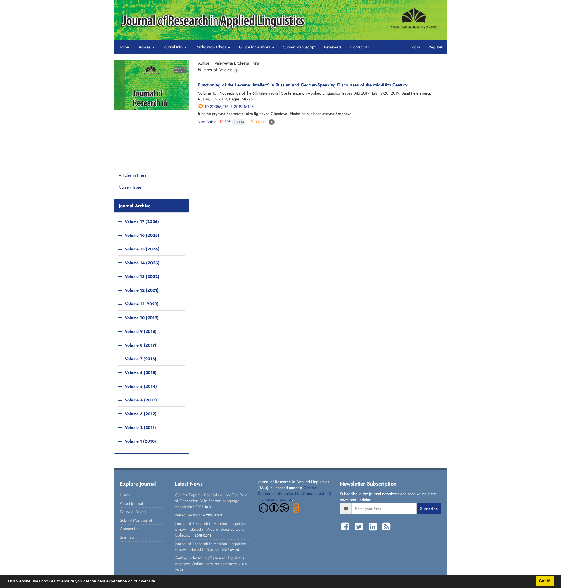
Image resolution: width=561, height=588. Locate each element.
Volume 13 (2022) (142, 276)
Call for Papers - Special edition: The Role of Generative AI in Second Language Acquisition (211, 500)
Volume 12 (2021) (142, 290)
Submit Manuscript (299, 47)
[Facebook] (347, 527)
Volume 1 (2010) (140, 441)
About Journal (131, 503)
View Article (207, 121)
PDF (233, 121)
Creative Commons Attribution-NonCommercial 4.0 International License (294, 493)
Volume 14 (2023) (142, 263)
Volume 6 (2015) (141, 372)
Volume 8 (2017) (140, 345)
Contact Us (359, 47)
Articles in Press (132, 175)
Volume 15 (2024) (142, 249)
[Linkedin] (374, 527)
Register (436, 47)
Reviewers (333, 47)
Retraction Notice (190, 515)
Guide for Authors (255, 47)
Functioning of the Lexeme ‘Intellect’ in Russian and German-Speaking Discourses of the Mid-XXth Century (302, 85)
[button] (158, 582)
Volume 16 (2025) (142, 235)
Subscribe (429, 509)
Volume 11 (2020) (142, 304)
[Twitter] (360, 527)
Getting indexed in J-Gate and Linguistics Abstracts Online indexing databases (210, 561)
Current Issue (130, 187)
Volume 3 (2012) (141, 414)
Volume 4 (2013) (141, 400)
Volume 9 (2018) (141, 331)
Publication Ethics (211, 47)
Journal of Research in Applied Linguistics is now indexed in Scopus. (211, 546)
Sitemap (127, 537)
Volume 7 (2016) (140, 359)
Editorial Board (133, 512)
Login (415, 47)
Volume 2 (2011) (140, 427)
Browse (145, 47)
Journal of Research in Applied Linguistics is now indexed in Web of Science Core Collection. (211, 529)
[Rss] (386, 527)
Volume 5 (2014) (141, 386)
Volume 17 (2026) (142, 222)
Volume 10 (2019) (142, 318)
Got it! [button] (544, 581)
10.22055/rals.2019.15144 (229, 106)
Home (123, 47)
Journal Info (173, 47)
